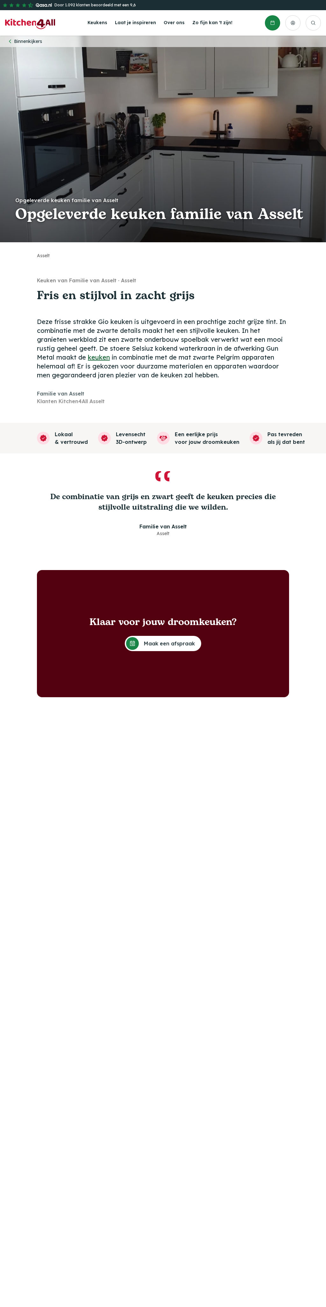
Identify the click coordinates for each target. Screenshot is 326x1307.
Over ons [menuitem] (174, 22)
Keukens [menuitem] (97, 22)
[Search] (313, 23)
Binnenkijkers (28, 41)
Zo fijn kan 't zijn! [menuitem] (212, 22)
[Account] (293, 23)
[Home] (30, 23)
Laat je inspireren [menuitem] (135, 22)
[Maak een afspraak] (272, 23)
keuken (99, 357)
